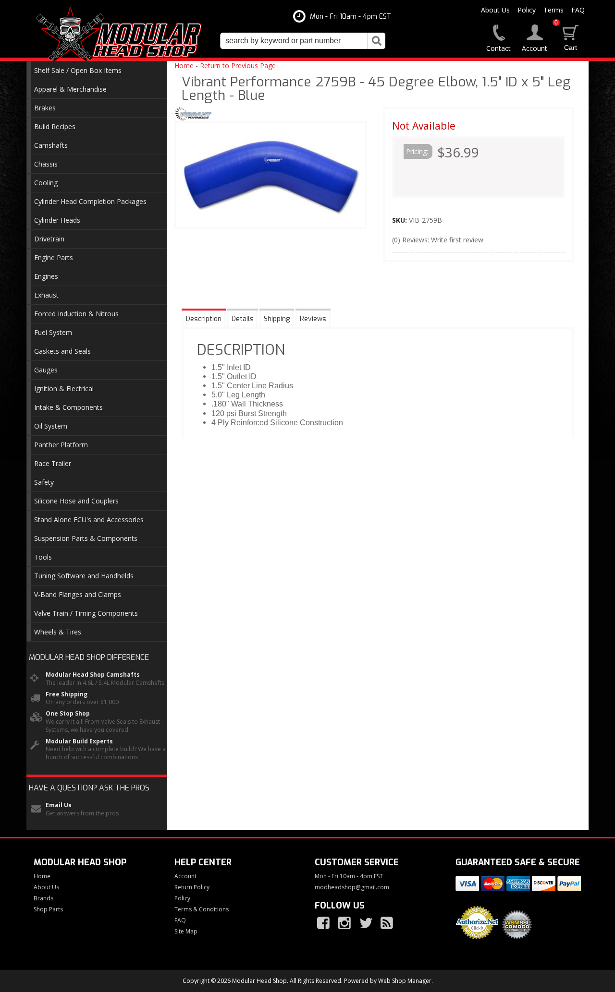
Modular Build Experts (79, 741)
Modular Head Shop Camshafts (93, 675)
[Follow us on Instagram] (345, 923)
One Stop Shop (68, 713)
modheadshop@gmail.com (352, 887)
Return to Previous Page (238, 65)
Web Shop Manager (404, 981)
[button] (302, 41)
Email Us (59, 805)
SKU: (400, 220)
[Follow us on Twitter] (366, 923)
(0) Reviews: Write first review (437, 239)
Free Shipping (66, 694)
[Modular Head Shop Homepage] (122, 34)
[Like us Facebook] (324, 923)
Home (184, 65)
